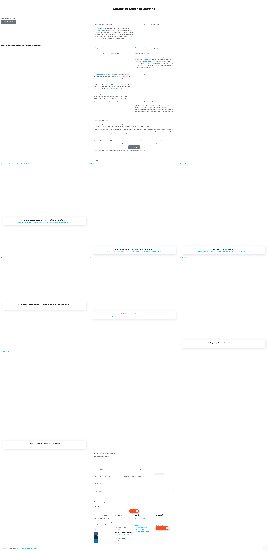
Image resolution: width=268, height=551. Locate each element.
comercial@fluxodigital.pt (124, 534)
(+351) (120, 536)
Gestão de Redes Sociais (39, 222)
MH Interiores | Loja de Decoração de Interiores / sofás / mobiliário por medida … (44, 305)
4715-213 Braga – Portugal (122, 521)
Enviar (133, 511)
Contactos (118, 515)
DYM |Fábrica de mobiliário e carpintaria (134, 314)
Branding (20, 222)
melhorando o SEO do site (115, 88)
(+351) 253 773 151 (123, 525)
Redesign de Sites (66, 222)
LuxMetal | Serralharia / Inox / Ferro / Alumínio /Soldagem (134, 249)
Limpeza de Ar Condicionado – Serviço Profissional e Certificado (44, 220)
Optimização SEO (57, 222)
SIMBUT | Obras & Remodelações (223, 249)
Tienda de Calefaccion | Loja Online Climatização (44, 444)
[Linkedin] (96, 541)
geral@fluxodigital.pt (123, 523)
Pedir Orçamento (8, 21)
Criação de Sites (27, 222)
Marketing (49, 222)
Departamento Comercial (124, 532)
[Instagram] (96, 537)
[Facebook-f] (96, 533)
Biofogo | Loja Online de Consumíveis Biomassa (223, 343)
